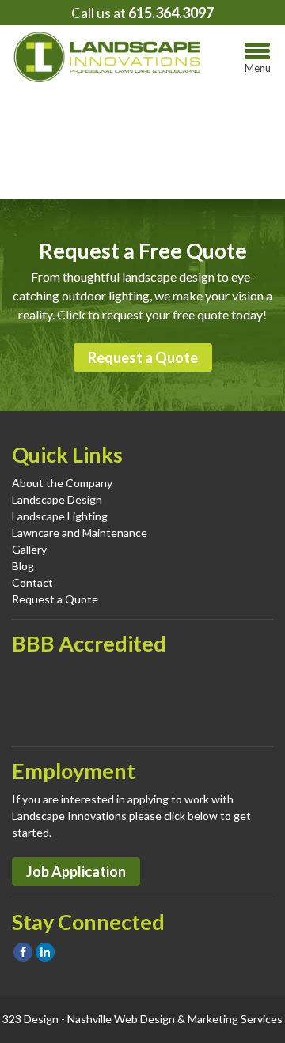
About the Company (62, 482)
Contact (32, 582)
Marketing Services (235, 1019)
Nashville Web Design (121, 1019)
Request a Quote (143, 357)
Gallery (29, 549)
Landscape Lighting (60, 516)
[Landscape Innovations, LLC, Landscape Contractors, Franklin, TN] (91, 699)
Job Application (76, 871)
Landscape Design (57, 499)
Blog (23, 566)
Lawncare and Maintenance (79, 532)
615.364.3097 (171, 12)
